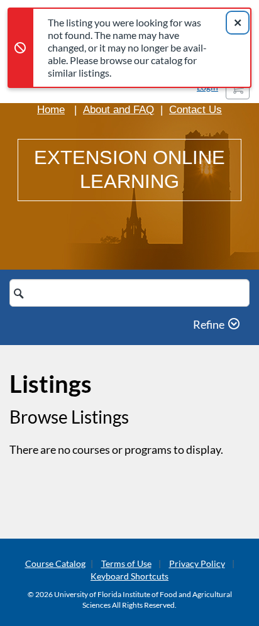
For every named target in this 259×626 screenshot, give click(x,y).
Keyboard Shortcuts (129, 576)
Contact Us (195, 110)
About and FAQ (118, 110)
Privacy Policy (197, 563)
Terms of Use (126, 563)
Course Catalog (55, 563)
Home (51, 110)
